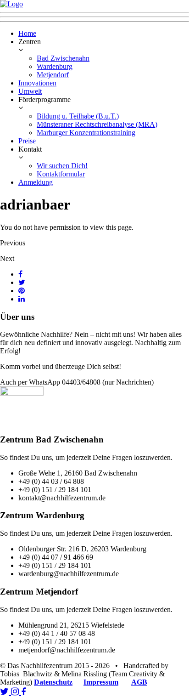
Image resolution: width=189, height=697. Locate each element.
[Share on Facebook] (20, 274)
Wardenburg (54, 66)
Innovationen (37, 83)
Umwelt (30, 91)
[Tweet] (21, 282)
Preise (27, 141)
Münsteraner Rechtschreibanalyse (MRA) (97, 124)
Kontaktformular (61, 174)
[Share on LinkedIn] (21, 299)
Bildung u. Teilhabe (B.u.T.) (78, 116)
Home (27, 33)
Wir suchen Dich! (62, 166)
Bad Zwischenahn (63, 58)
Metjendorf (53, 75)
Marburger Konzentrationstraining (86, 132)
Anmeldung (35, 182)
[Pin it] (21, 291)
